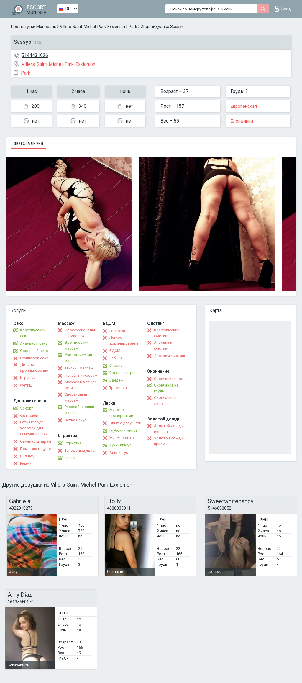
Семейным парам (35, 441)
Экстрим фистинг (170, 355)
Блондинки (242, 121)
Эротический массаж (76, 345)
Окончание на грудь (166, 388)
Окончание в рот (169, 378)
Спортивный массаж (76, 397)
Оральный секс (34, 350)
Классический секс (32, 333)
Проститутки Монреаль (33, 26)
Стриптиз (73, 443)
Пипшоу (27, 456)
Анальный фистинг (163, 345)
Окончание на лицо (166, 400)
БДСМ (114, 350)
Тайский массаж (79, 368)
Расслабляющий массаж (79, 410)
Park (133, 26)
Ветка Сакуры (77, 420)
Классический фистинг (166, 333)
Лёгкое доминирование (123, 340)
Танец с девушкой (81, 450)
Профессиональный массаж (80, 333)
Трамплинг (118, 387)
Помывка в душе (35, 448)
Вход (286, 8)
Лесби (70, 458)
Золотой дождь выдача (168, 428)
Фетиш (26, 385)
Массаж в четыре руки (81, 385)
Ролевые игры (122, 373)
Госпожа (117, 331)
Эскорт (26, 408)
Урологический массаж (78, 358)
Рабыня (116, 358)
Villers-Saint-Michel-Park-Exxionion (92, 26)
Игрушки (28, 378)
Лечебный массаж (81, 375)
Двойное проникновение (34, 367)
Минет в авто (121, 438)
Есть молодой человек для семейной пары (34, 428)
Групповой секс (34, 358)
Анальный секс (33, 343)
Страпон (117, 365)
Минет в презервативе (122, 412)
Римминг (27, 463)
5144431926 (35, 55)
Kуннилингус (120, 445)
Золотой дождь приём (168, 441)
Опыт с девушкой (125, 423)
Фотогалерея (28, 143)
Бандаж (116, 380)
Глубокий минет (123, 430)
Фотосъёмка (31, 415)
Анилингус (118, 452)
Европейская (244, 106)
